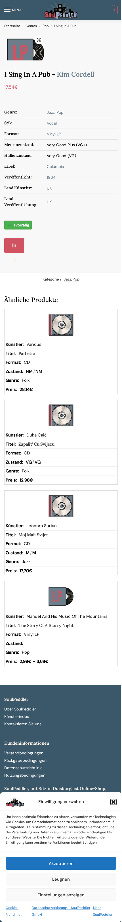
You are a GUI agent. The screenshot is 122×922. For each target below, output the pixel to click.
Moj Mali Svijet (33, 534)
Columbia (55, 166)
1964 (51, 177)
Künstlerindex (16, 716)
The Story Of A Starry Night (45, 625)
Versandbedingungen (23, 753)
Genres (31, 26)
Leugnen (61, 879)
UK (49, 188)
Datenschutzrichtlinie (23, 767)
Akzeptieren (61, 863)
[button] (113, 802)
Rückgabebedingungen (25, 760)
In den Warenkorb (14, 247)
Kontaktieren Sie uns (22, 723)
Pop (46, 26)
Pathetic (26, 353)
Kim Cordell (75, 74)
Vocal (52, 123)
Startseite (12, 26)
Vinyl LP (54, 134)
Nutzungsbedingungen (24, 775)
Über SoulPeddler (20, 709)
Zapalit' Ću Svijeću (36, 444)
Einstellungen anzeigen (61, 895)
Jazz (50, 112)
